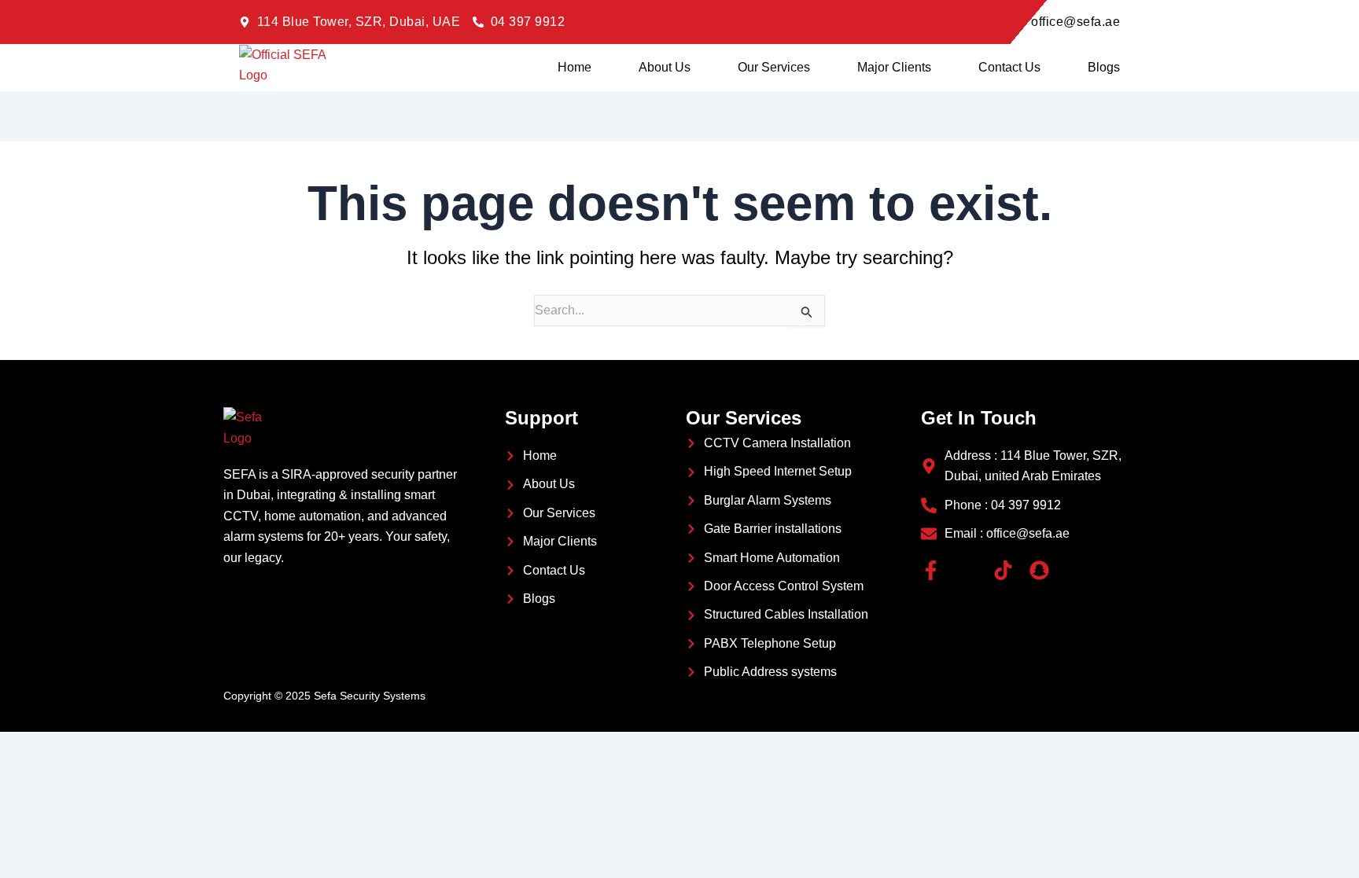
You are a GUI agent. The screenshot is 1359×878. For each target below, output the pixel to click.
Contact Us (1009, 67)
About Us (665, 67)
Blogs (1104, 67)
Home (574, 67)
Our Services (774, 67)
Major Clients (894, 67)
